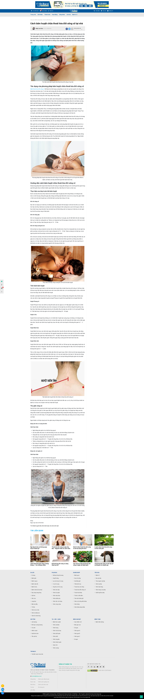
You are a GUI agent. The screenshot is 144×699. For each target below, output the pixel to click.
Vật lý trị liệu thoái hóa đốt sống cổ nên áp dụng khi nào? (82, 547)
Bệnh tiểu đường (100, 622)
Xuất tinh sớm (35, 633)
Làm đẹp (32, 690)
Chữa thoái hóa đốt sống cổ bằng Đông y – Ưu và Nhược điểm (39, 564)
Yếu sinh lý (34, 636)
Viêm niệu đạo (56, 595)
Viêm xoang (56, 648)
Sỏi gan (76, 627)
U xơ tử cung (56, 584)
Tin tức (32, 687)
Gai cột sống (77, 578)
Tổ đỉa (33, 607)
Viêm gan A (77, 630)
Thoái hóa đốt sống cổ (47, 19)
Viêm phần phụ (56, 598)
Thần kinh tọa (77, 584)
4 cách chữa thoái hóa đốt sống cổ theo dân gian (103, 547)
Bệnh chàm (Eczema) (37, 589)
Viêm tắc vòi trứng (57, 601)
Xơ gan (76, 639)
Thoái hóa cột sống (79, 586)
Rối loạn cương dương (37, 624)
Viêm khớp (77, 604)
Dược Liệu (32, 681)
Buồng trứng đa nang (58, 575)
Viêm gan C (77, 636)
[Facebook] (67, 29)
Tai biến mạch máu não (37, 654)
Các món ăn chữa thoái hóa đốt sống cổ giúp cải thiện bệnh (82, 564)
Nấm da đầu (35, 604)
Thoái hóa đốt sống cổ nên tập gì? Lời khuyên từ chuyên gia (104, 564)
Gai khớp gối (77, 581)
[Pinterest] (72, 29)
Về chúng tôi (41, 687)
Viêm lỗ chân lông (36, 615)
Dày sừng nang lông (36, 592)
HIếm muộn (34, 630)
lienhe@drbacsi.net (36, 676)
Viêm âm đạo (56, 589)
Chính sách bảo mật (43, 684)
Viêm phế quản (56, 633)
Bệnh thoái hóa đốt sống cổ (37, 89)
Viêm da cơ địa (35, 610)
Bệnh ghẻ (34, 578)
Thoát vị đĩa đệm (78, 595)
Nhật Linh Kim (39, 28)
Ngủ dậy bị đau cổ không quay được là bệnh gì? (38, 547)
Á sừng (33, 575)
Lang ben (34, 601)
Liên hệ (68, 14)
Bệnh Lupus (34, 581)
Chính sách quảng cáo (43, 681)
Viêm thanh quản (57, 642)
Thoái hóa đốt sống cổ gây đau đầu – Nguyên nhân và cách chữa (61, 547)
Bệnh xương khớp (38, 19)
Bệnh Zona (34, 586)
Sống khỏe (62, 14)
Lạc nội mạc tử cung (58, 581)
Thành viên (47, 14)
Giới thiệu (40, 14)
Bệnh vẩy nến (35, 584)
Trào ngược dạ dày (100, 581)
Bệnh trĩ (98, 575)
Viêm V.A (55, 645)
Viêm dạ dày (99, 584)
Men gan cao (77, 624)
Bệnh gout (76, 575)
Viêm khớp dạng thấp (79, 607)
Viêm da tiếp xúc (36, 613)
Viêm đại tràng (99, 586)
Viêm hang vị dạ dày (101, 589)
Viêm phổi (55, 636)
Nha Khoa (32, 684)
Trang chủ (33, 14)
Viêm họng (55, 627)
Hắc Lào (34, 598)
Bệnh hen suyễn (57, 622)
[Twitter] (69, 29)
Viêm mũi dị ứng (57, 630)
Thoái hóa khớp (78, 592)
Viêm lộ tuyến (56, 592)
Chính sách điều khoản (43, 679)
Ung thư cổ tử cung (57, 586)
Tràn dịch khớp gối (78, 598)
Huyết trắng (56, 578)
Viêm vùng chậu (57, 604)
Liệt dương (34, 622)
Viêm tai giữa (56, 639)
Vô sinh (33, 627)
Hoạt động (54, 14)
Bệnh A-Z (74, 14)
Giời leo (33, 595)
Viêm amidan (56, 624)
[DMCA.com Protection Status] (92, 670)
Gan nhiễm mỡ (78, 622)
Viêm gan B (77, 633)
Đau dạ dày (98, 578)
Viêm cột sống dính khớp (80, 601)
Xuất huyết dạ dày (100, 592)
